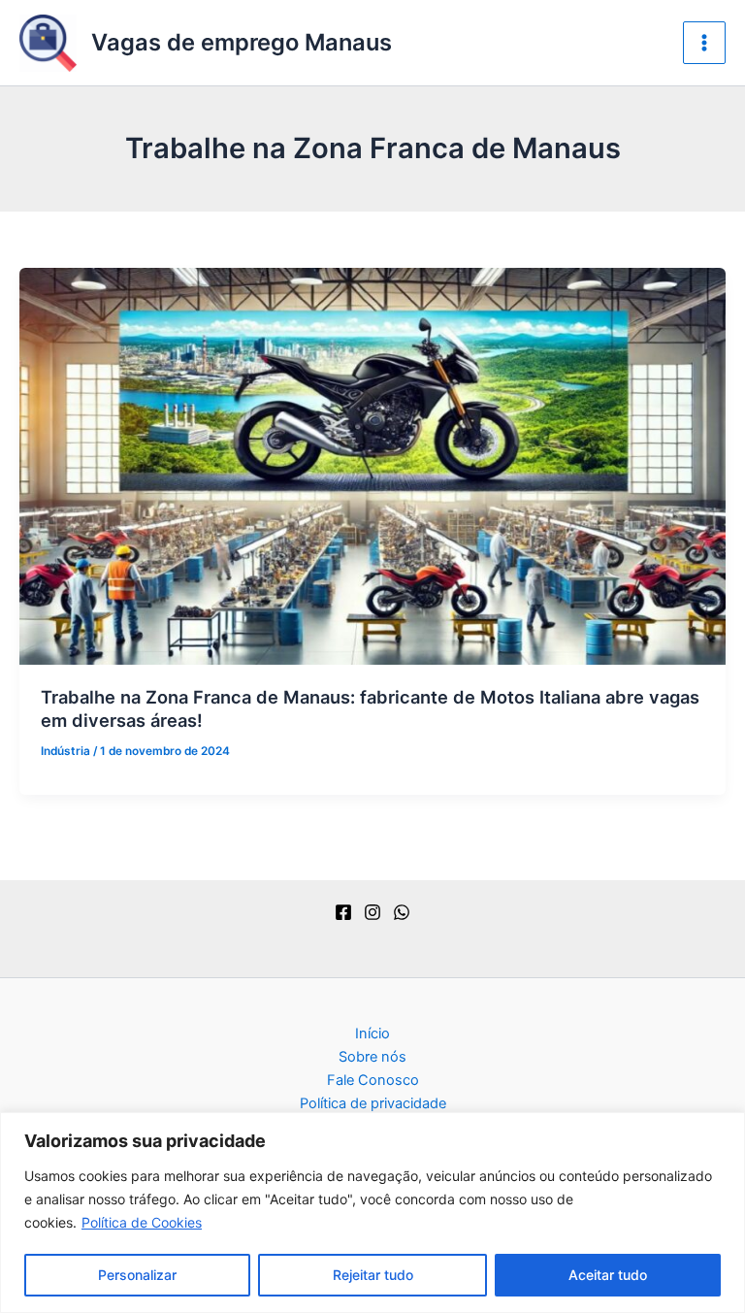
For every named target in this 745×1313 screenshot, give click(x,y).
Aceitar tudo (607, 1274)
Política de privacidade (373, 1103)
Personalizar (137, 1274)
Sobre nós (372, 1057)
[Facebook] (343, 912)
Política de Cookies (141, 1222)
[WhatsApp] (401, 912)
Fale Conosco (373, 1080)
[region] (372, 1212)
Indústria (65, 751)
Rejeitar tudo (373, 1274)
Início (372, 1033)
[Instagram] (372, 912)
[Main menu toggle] (704, 42)
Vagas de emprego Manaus (241, 42)
